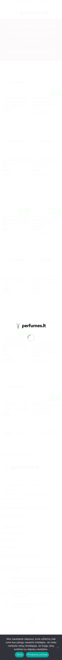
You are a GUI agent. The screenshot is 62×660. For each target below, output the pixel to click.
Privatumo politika (37, 654)
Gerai (19, 654)
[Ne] (57, 648)
